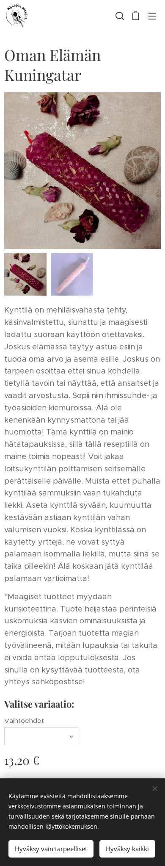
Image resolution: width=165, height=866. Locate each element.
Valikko (152, 15)
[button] (118, 15)
